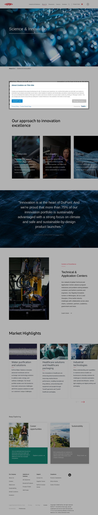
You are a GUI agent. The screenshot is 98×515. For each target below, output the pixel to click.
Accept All (17, 101)
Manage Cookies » (79, 101)
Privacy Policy (15, 106)
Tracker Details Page (25, 106)
